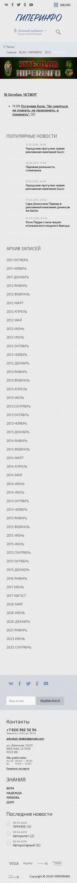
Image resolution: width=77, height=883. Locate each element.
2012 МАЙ (14, 320)
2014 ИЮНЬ (15, 484)
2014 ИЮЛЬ (15, 492)
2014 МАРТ (15, 458)
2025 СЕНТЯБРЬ (18, 647)
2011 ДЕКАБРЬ (17, 277)
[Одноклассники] (37, 683)
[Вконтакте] (10, 683)
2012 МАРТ (15, 303)
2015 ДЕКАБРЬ (18, 569)
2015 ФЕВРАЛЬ (18, 527)
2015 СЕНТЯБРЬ (18, 552)
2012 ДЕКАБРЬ (18, 363)
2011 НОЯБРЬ (16, 268)
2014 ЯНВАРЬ (16, 441)
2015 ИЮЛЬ (15, 544)
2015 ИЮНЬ (15, 535)
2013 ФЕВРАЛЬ (18, 380)
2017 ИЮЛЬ (15, 587)
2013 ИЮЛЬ (15, 397)
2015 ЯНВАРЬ (16, 518)
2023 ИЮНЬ (15, 638)
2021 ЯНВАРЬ (16, 630)
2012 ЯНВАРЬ (16, 285)
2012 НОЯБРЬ (16, 354)
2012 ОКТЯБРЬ (17, 346)
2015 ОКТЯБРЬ (17, 561)
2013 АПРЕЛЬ (16, 389)
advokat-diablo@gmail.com (25, 738)
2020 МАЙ (14, 604)
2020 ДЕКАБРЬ (18, 621)
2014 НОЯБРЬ (16, 509)
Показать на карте (17, 768)
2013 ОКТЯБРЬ (17, 415)
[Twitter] (28, 683)
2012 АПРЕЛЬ (16, 311)
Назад (10, 46)
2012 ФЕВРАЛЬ (18, 294)
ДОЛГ (10, 802)
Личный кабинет (30, 31)
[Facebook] (19, 683)
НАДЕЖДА (14, 793)
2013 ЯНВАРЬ (16, 372)
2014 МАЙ (14, 475)
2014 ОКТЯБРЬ (17, 501)
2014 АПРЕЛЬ (16, 466)
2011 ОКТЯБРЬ (17, 260)
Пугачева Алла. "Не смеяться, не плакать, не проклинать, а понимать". (40, 110)
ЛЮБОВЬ (12, 797)
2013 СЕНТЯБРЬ (18, 406)
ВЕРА (10, 788)
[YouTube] (45, 683)
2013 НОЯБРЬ (16, 423)
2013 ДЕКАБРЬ (18, 432)
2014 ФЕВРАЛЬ (18, 449)
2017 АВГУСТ (16, 595)
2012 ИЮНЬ (15, 328)
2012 (47, 52)
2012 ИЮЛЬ (15, 337)
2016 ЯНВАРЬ (16, 578)
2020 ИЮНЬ (15, 613)
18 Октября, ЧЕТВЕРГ (20, 94)
